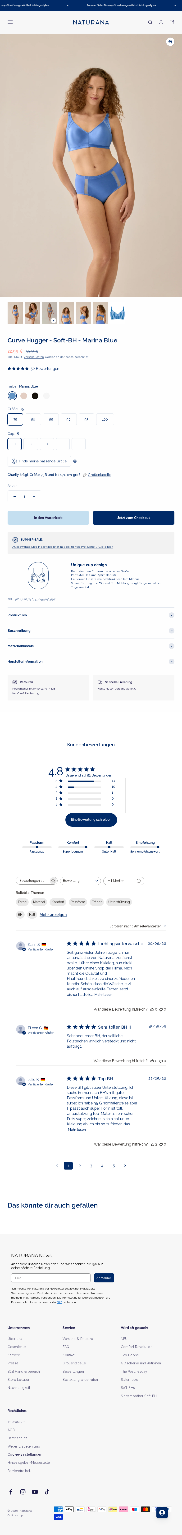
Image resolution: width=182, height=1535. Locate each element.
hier (143, 810)
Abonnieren (134, 781)
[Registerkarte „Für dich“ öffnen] (162, 1512)
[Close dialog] (172, 720)
